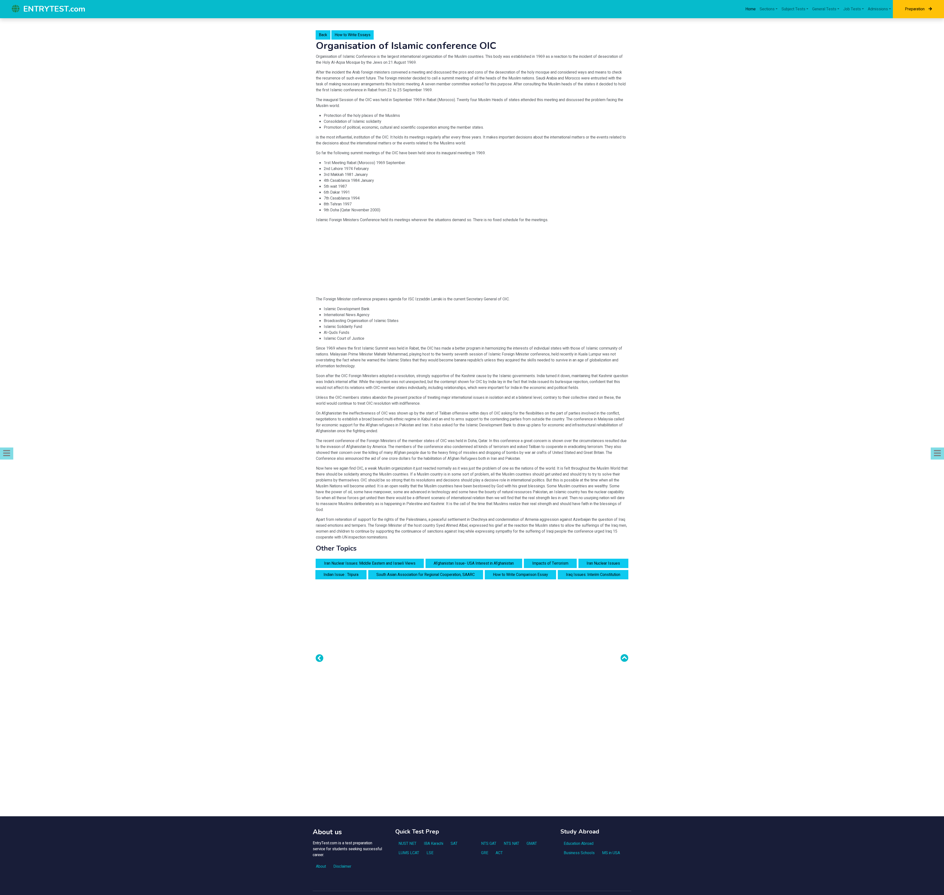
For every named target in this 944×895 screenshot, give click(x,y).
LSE (430, 853)
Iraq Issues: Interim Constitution (593, 575)
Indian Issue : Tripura (341, 575)
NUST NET (407, 844)
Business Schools (579, 853)
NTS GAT (488, 844)
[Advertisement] (472, 261)
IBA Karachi (433, 844)
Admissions (878, 9)
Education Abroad (578, 844)
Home (750, 9)
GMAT (532, 844)
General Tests (824, 9)
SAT (454, 844)
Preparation (915, 9)
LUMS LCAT (408, 853)
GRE (484, 853)
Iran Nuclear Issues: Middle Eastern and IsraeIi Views (369, 563)
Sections (767, 9)
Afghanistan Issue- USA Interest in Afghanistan (474, 563)
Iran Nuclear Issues (603, 563)
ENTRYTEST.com (54, 9)
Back (323, 35)
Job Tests (852, 9)
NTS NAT (511, 844)
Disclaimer (342, 866)
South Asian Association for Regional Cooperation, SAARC (425, 575)
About (321, 866)
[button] (6, 454)
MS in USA (611, 853)
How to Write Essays (352, 35)
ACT (499, 853)
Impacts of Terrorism (550, 563)
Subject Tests (793, 9)
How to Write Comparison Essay (520, 575)
